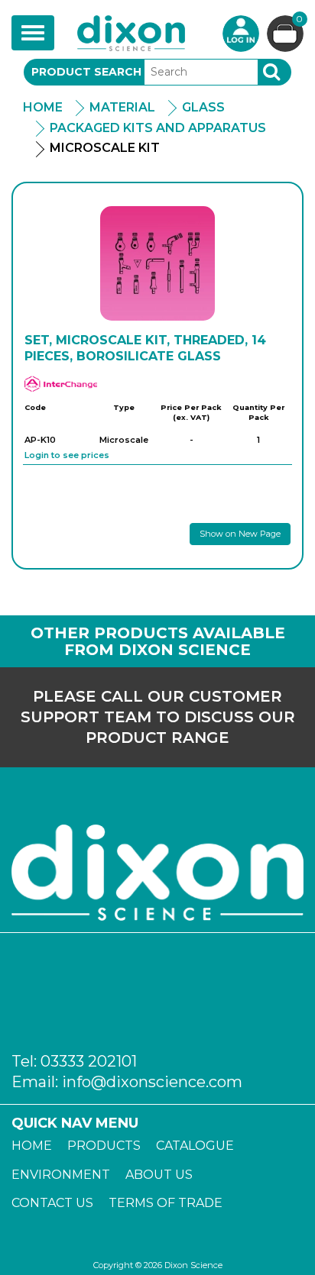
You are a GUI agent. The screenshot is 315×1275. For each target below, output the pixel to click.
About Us (159, 1174)
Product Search (86, 72)
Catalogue (195, 1145)
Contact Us (52, 1203)
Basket (299, 19)
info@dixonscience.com (152, 1082)
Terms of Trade (165, 1203)
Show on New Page (240, 533)
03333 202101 (89, 1061)
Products (104, 1145)
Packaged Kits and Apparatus (158, 128)
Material (122, 107)
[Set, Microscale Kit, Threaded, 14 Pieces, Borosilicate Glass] (157, 263)
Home (43, 107)
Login (240, 33)
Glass (203, 107)
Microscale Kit (105, 147)
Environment (60, 1174)
